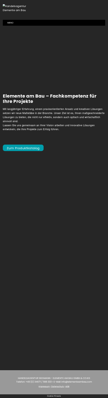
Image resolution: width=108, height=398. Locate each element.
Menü (10, 22)
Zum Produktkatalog (23, 148)
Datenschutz (57, 386)
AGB (67, 386)
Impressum (44, 386)
